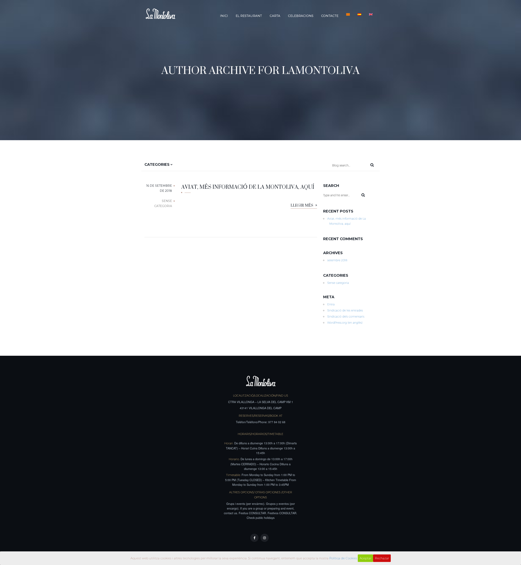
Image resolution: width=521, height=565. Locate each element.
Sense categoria (338, 283)
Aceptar (365, 558)
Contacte (329, 16)
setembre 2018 (337, 260)
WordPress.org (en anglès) (344, 322)
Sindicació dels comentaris (345, 316)
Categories (157, 164)
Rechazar (382, 558)
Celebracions (300, 16)
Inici (224, 16)
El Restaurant (249, 16)
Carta (275, 16)
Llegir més (302, 206)
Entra (331, 304)
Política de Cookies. (343, 558)
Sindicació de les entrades (345, 310)
